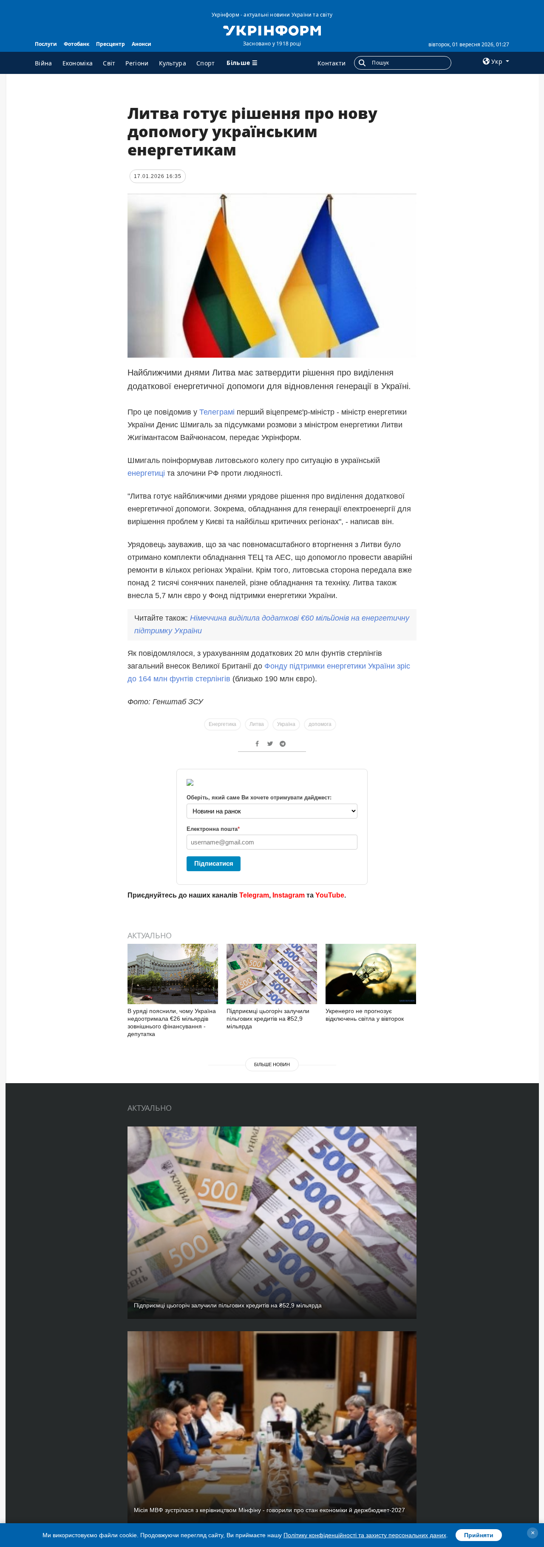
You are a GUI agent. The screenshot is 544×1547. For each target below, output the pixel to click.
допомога (320, 724)
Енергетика (222, 724)
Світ (109, 63)
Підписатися (213, 863)
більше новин (272, 1064)
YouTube (329, 895)
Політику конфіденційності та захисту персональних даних (364, 1535)
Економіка (77, 63)
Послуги (46, 44)
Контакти (331, 63)
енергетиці (146, 473)
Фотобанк (76, 44)
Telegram (254, 895)
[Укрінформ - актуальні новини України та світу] (271, 29)
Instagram (288, 895)
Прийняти (478, 1535)
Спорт (205, 63)
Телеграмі (217, 412)
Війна (43, 63)
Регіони (136, 63)
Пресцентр (110, 44)
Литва (256, 724)
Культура (172, 63)
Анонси (141, 44)
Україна (286, 724)
